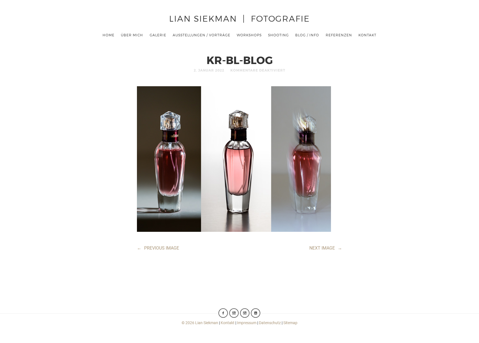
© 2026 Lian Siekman (200, 323)
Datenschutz (270, 323)
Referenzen (339, 35)
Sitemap (290, 323)
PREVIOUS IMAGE (158, 248)
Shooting (278, 35)
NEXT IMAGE (325, 248)
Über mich (132, 35)
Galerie (158, 35)
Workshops (249, 35)
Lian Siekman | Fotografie (239, 18)
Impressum (246, 323)
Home (108, 35)
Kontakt (367, 35)
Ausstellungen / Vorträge (201, 35)
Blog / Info (307, 35)
